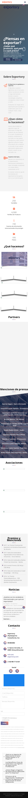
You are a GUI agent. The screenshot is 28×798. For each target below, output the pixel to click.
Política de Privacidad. (21, 745)
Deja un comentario (15, 603)
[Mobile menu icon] (25, 2)
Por (14, 601)
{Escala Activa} (19, 793)
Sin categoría (7, 601)
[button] (4, 606)
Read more (6, 617)
